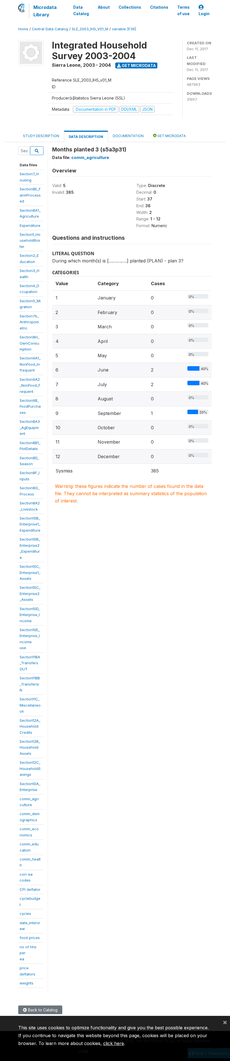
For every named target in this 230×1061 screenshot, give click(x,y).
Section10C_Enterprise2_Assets (30, 593)
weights (26, 983)
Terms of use (183, 10)
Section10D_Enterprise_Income (30, 614)
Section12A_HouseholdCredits (30, 726)
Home (23, 29)
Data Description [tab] (86, 137)
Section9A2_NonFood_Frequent (30, 385)
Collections (130, 7)
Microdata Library (45, 10)
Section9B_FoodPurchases (30, 406)
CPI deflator (30, 889)
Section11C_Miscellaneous (30, 705)
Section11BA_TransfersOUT (30, 663)
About (104, 7)
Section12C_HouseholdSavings (30, 768)
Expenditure (30, 225)
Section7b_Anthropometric (29, 322)
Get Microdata (138, 65)
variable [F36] (124, 29)
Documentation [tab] (128, 136)
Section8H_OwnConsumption (29, 343)
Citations (159, 7)
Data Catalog (81, 10)
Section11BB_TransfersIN (30, 684)
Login (204, 13)
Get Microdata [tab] (171, 136)
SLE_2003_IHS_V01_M (90, 29)
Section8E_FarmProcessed (30, 195)
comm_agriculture (90, 157)
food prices (30, 937)
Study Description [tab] (41, 136)
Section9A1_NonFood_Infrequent (30, 364)
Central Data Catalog (50, 29)
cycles (25, 913)
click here (113, 1043)
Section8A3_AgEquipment (30, 427)
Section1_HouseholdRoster (30, 240)
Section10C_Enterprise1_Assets (30, 572)
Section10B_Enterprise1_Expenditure (30, 524)
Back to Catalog (42, 1009)
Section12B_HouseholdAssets (30, 747)
